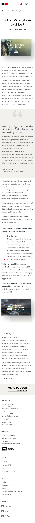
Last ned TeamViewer (8, 438)
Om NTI (8, 11)
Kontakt (4, 482)
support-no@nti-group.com (10, 444)
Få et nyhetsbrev (7, 485)
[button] (21, 4)
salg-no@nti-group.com (9, 416)
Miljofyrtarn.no (11, 379)
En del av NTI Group (8, 471)
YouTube (8, 516)
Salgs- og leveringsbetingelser (12, 492)
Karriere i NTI (6, 465)
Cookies (4, 488)
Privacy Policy (6, 495)
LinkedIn (8, 511)
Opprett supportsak (8, 435)
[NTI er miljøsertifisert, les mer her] (17, 449)
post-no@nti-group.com (9, 409)
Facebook (8, 506)
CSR (13, 11)
